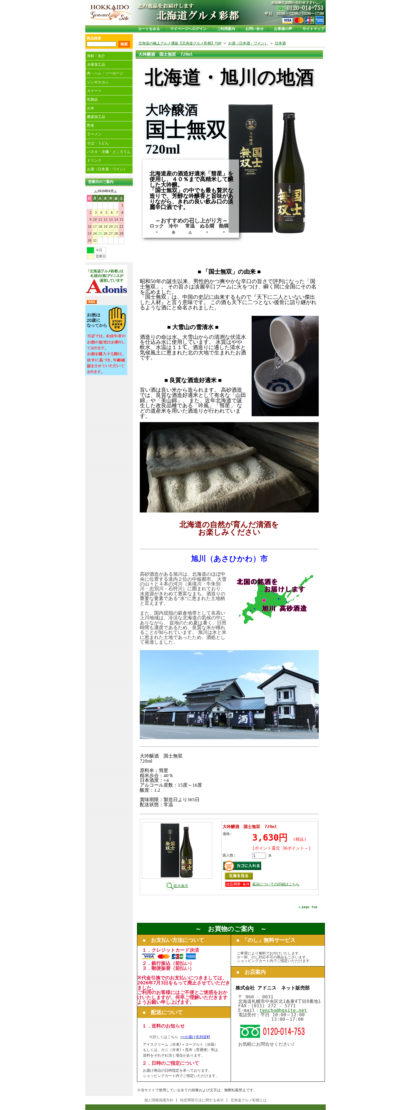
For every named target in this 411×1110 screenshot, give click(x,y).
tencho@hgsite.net (283, 1010)
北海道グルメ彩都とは (248, 1100)
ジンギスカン (98, 82)
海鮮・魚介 (96, 56)
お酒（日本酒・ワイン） (107, 169)
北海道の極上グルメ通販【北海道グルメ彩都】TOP (179, 43)
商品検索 (94, 38)
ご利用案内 (226, 29)
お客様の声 (283, 29)
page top (309, 907)
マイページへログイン (188, 29)
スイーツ (94, 91)
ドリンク (94, 160)
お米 (90, 108)
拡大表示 (181, 886)
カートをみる (149, 29)
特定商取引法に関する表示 (202, 1100)
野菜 (90, 125)
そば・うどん (98, 143)
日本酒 (280, 43)
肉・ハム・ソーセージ (105, 73)
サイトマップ (313, 29)
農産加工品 (96, 117)
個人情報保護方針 (158, 1100)
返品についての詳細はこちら (275, 884)
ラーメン (94, 134)
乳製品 (92, 99)
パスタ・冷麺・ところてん (109, 152)
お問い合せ (254, 29)
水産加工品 (96, 64)
